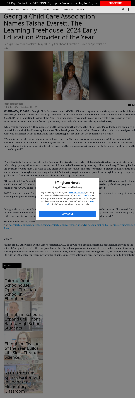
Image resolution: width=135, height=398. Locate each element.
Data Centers (13, 9)
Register (94, 3)
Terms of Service (77, 192)
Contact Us (24, 3)
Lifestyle (45, 9)
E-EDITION (39, 3)
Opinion (56, 9)
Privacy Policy (84, 195)
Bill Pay (11, 3)
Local (25, 9)
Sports (35, 9)
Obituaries (68, 9)
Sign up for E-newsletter (62, 3)
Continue (67, 213)
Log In (83, 3)
